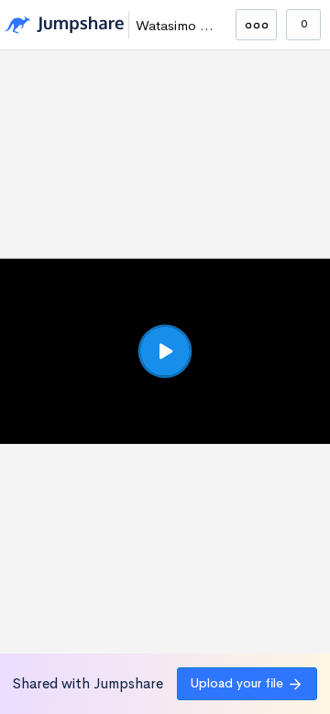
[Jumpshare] (64, 25)
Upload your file (237, 683)
